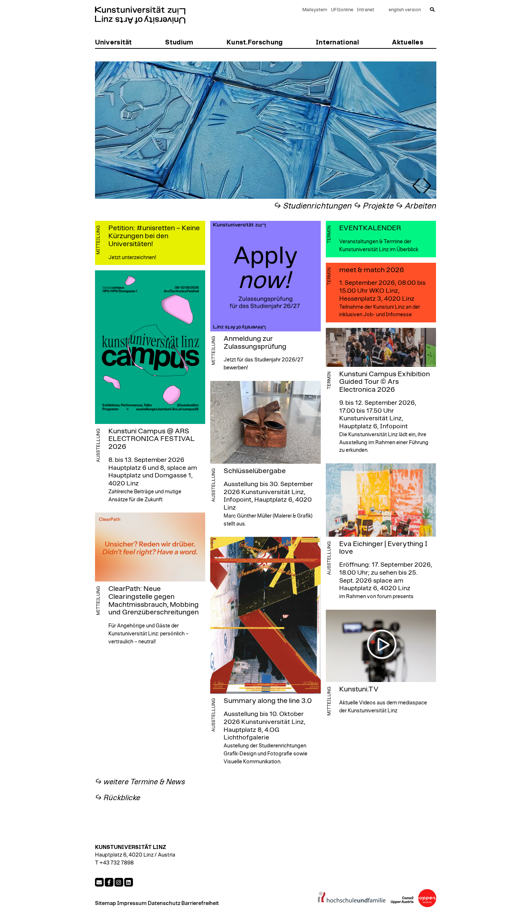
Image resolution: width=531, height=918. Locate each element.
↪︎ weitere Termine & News (140, 782)
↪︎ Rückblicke (117, 798)
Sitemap (105, 903)
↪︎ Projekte (374, 206)
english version (405, 10)
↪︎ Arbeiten (416, 206)
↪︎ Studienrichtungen (313, 206)
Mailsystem (314, 10)
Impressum (132, 903)
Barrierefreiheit (200, 903)
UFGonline (342, 10)
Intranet (365, 10)
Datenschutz (164, 903)
